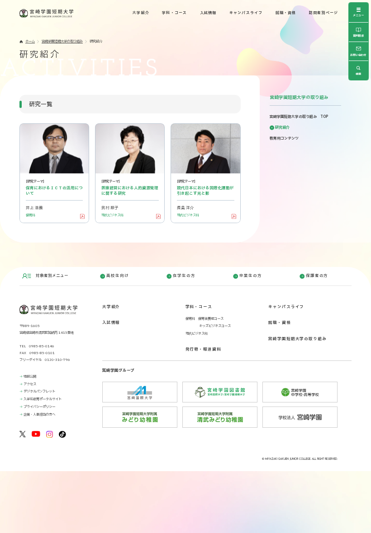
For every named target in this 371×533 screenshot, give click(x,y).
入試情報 (208, 13)
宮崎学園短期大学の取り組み (62, 41)
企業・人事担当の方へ (39, 414)
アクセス (30, 384)
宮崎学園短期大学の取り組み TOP (299, 117)
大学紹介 (141, 13)
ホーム (30, 41)
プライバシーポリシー (39, 406)
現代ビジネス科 (197, 333)
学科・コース (174, 13)
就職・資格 (286, 13)
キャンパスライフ (246, 13)
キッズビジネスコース (215, 325)
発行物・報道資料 (203, 349)
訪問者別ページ (323, 13)
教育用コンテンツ (284, 138)
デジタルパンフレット (39, 391)
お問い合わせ (358, 55)
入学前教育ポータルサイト (43, 399)
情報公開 (30, 376)
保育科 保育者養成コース (205, 318)
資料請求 (358, 36)
